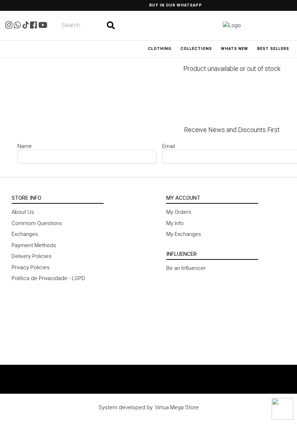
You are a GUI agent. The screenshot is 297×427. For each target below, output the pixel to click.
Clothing (159, 48)
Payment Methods (34, 245)
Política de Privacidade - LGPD (48, 278)
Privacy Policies (31, 267)
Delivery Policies (31, 256)
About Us (23, 212)
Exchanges (25, 234)
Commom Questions (37, 223)
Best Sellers (273, 48)
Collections (196, 48)
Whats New (234, 48)
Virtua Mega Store (177, 407)
